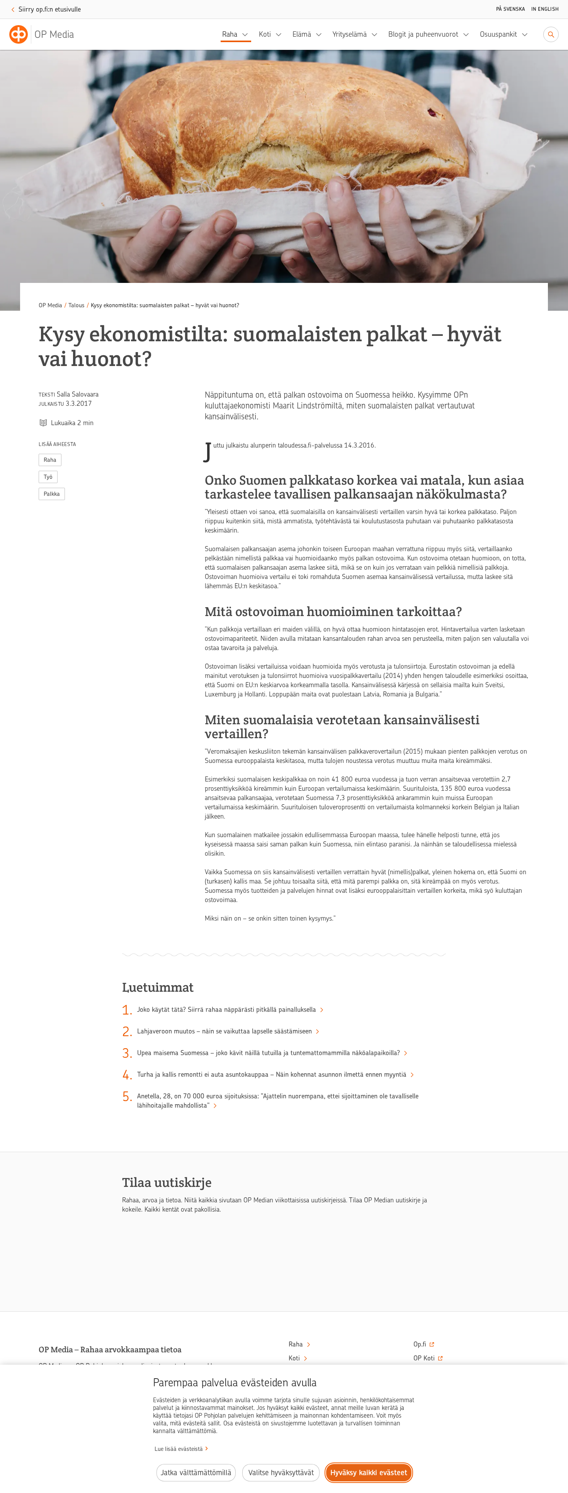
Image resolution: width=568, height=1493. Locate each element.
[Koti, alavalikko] (281, 34)
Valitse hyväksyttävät (281, 1472)
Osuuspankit (498, 34)
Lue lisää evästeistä (179, 1448)
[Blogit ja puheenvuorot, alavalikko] (468, 34)
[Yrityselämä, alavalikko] (377, 34)
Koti (265, 34)
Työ (48, 476)
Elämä (302, 34)
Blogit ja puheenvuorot (423, 34)
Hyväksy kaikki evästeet (368, 1472)
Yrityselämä (350, 34)
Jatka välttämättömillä (196, 1472)
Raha (229, 34)
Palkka (52, 493)
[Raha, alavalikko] (247, 34)
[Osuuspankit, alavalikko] (527, 34)
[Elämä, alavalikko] (321, 34)
